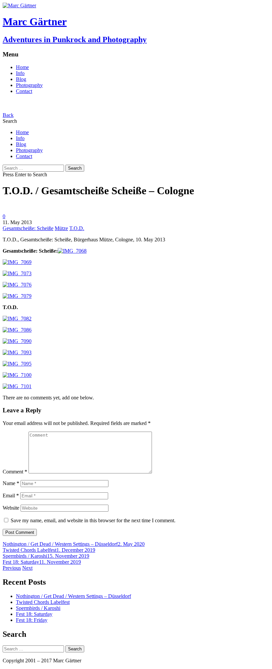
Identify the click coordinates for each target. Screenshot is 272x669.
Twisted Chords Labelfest (29, 550)
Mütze (61, 228)
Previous (12, 568)
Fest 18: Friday (31, 620)
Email (11, 495)
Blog (21, 79)
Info (20, 73)
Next (27, 568)
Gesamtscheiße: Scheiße (28, 228)
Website (11, 508)
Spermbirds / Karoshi (25, 556)
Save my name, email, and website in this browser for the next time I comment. (93, 520)
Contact (24, 91)
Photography (29, 85)
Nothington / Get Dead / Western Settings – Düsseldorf (60, 544)
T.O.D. (76, 228)
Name (11, 483)
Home (22, 67)
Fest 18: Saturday (21, 562)
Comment (15, 471)
